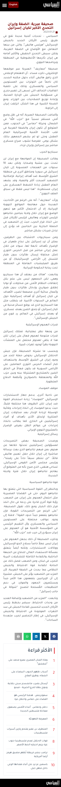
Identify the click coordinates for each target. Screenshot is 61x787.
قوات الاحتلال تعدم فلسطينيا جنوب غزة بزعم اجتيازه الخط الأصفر (27, 743)
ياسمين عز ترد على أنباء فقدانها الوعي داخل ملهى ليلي (27, 766)
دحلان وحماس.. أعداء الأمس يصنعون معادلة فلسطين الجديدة (27, 709)
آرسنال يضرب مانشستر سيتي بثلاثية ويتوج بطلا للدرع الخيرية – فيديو (27, 685)
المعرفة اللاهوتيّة (38, 719)
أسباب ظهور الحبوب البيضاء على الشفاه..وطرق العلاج (29, 674)
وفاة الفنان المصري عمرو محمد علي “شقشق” (27, 662)
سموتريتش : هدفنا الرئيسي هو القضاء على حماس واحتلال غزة (30, 697)
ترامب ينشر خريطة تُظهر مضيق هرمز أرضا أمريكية (27, 755)
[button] (4, 5)
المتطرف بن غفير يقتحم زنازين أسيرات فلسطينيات (27, 731)
